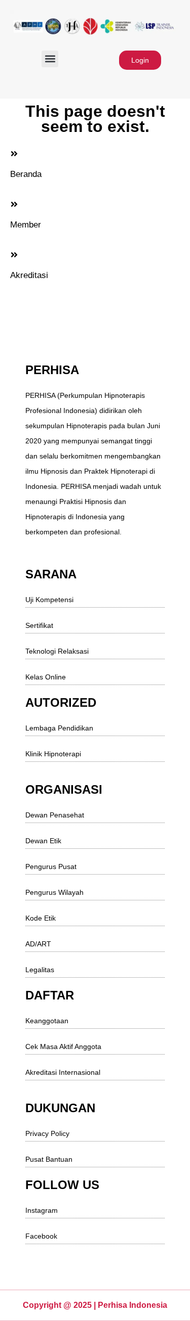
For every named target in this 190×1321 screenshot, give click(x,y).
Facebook (41, 1236)
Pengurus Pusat (51, 866)
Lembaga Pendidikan (59, 728)
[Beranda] (14, 154)
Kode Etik (40, 918)
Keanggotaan (46, 1021)
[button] (50, 59)
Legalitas (39, 970)
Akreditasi (29, 275)
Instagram (41, 1210)
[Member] (14, 204)
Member (25, 225)
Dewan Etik (43, 841)
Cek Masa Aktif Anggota (63, 1046)
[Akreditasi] (14, 255)
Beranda (26, 174)
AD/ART (38, 944)
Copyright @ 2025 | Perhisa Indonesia (95, 1305)
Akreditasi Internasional (62, 1072)
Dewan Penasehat (54, 815)
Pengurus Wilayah (54, 892)
